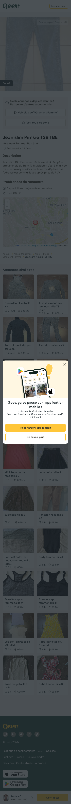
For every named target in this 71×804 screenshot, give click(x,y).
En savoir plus (35, 437)
